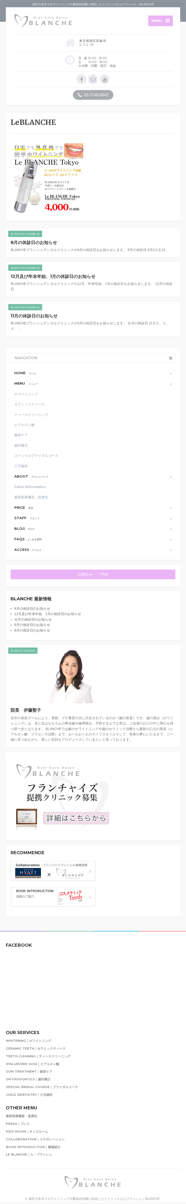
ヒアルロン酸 (24, 425)
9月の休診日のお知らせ (32, 625)
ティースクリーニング (31, 414)
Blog (24, 528)
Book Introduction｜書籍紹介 (33, 1147)
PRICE (23, 507)
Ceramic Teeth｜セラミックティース (36, 1048)
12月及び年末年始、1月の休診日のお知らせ (53, 276)
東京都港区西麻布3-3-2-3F (92, 42)
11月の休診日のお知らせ (34, 316)
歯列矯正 (21, 445)
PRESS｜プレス (18, 1124)
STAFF (26, 518)
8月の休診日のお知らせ (34, 242)
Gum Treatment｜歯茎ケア (29, 1071)
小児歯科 (21, 466)
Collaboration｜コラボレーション (35, 1139)
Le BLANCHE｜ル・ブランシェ (29, 1154)
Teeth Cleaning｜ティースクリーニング (38, 1056)
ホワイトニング (26, 394)
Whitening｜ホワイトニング (28, 1041)
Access (27, 550)
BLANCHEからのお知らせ (25, 234)
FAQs (28, 539)
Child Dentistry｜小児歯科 (29, 1095)
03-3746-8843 (95, 95)
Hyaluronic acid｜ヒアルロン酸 (32, 1064)
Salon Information (30, 487)
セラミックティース (29, 404)
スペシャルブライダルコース (36, 455)
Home (25, 373)
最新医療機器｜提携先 (31, 497)
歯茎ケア (21, 435)
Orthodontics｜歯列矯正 (28, 1079)
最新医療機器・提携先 (21, 1116)
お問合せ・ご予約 (93, 574)
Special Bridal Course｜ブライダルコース (42, 1087)
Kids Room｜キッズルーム (27, 1131)
